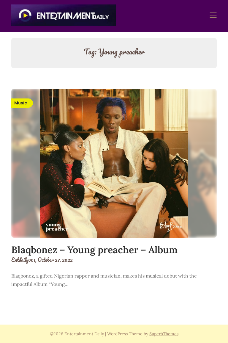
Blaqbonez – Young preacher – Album (94, 250)
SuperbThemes (163, 333)
